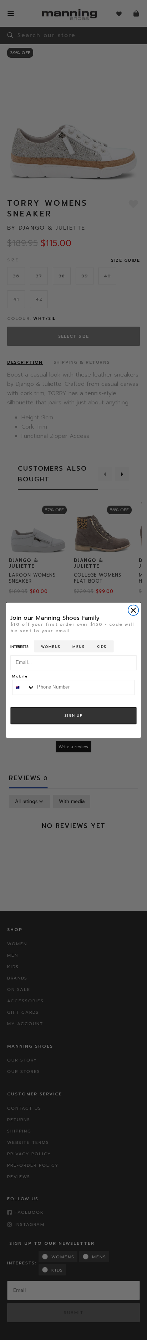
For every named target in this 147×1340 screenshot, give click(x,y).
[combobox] (23, 687)
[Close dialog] (133, 610)
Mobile (19, 676)
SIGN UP (73, 715)
